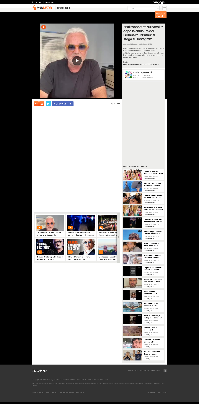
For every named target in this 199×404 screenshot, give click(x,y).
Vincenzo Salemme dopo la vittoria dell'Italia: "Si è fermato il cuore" (153, 353)
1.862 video (137, 75)
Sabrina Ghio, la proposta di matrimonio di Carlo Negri (152, 329)
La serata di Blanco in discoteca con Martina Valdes (153, 220)
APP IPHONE (144, 370)
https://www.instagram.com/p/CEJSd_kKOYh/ (141, 64)
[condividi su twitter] (48, 103)
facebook (49, 2)
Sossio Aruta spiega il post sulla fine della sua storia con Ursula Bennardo (153, 281)
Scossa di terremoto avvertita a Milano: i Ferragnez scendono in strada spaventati (153, 257)
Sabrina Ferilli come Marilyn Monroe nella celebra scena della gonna (152, 184)
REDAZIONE (80, 392)
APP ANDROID (155, 370)
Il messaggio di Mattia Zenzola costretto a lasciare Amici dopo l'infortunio (153, 232)
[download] (41, 103)
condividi (60, 103)
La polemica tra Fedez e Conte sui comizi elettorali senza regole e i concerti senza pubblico (153, 269)
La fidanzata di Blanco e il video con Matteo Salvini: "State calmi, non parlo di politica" (153, 196)
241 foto (147, 75)
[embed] (36, 103)
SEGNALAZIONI (133, 370)
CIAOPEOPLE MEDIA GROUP (157, 392)
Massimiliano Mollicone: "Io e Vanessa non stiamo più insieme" (152, 293)
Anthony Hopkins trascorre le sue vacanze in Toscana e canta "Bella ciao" (153, 305)
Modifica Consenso (66, 392)
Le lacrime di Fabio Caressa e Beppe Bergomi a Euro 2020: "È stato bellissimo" (153, 341)
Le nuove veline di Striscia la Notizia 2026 (153, 172)
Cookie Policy (51, 392)
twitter (38, 2)
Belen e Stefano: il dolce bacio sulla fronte (151, 244)
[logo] (160, 2)
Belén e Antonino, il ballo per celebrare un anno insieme (153, 317)
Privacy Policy (38, 392)
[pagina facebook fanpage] (165, 370)
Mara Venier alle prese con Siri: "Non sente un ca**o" (153, 208)
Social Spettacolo (143, 72)
